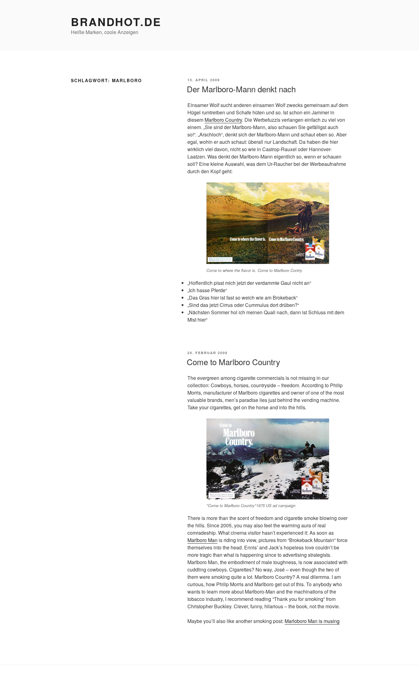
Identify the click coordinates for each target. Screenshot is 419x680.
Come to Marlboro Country (233, 361)
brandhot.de (116, 21)
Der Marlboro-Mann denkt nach (241, 88)
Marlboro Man (202, 540)
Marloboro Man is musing (312, 621)
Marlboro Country (223, 119)
